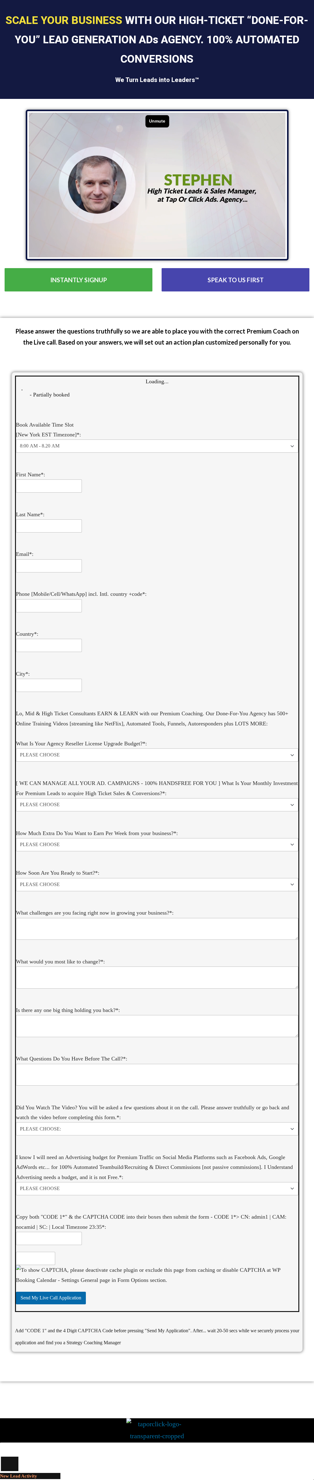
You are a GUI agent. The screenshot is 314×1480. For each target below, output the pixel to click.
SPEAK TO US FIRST (236, 279)
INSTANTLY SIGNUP (78, 279)
